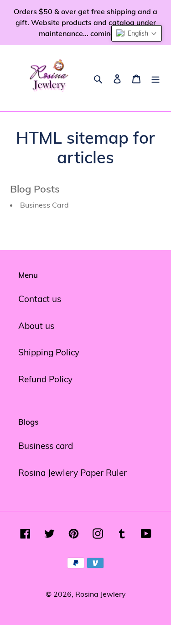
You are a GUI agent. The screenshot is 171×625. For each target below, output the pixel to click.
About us (36, 325)
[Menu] (155, 78)
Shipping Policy (48, 352)
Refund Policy (45, 379)
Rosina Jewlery (100, 594)
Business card (45, 445)
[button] (136, 33)
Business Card (44, 204)
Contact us (39, 298)
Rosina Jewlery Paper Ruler (72, 472)
